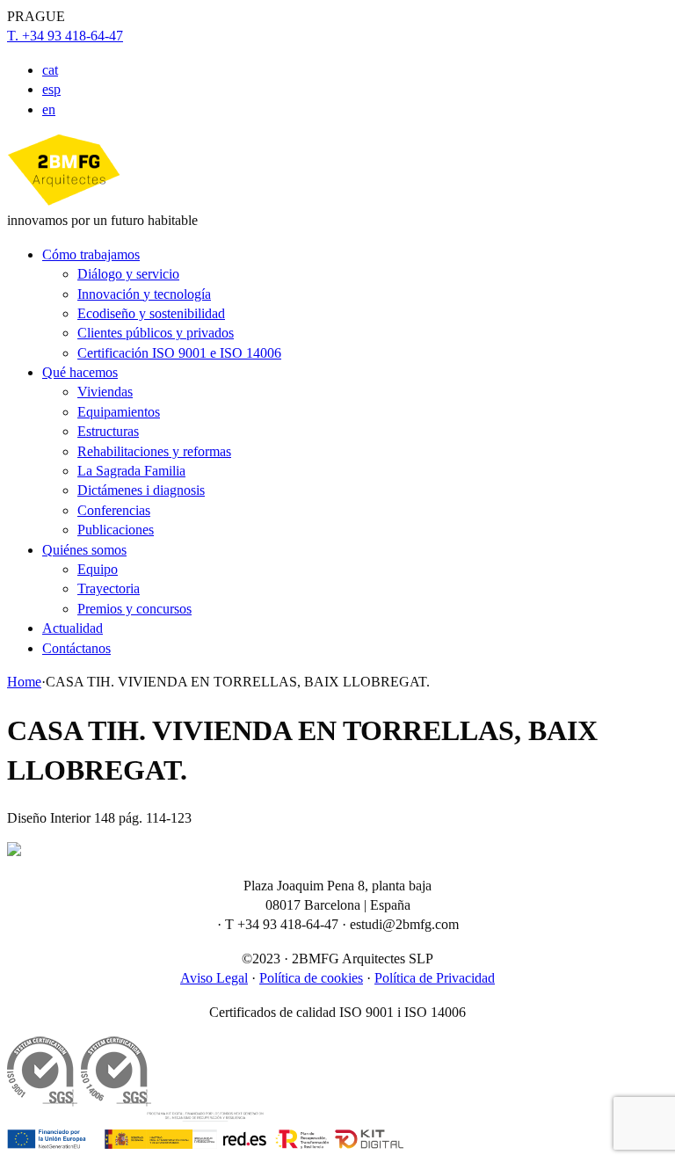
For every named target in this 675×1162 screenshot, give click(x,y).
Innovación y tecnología (144, 294)
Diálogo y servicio (128, 273)
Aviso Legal (214, 977)
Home (24, 681)
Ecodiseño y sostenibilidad (151, 313)
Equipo (97, 569)
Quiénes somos (84, 549)
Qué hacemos (80, 372)
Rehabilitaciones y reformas (154, 451)
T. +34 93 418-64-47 (65, 35)
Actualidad (72, 628)
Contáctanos (76, 648)
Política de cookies (311, 977)
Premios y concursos (134, 608)
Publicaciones (115, 529)
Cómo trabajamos (91, 254)
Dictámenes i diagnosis (141, 490)
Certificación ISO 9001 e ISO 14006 (179, 352)
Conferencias (113, 510)
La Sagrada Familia (131, 470)
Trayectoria (108, 588)
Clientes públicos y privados (155, 332)
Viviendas (105, 391)
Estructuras (108, 431)
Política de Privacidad (434, 977)
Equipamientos (118, 411)
